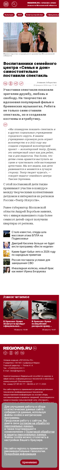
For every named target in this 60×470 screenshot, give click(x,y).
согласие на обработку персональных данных (27, 425)
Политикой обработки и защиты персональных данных (29, 433)
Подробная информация (20, 454)
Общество (51, 82)
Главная (41, 82)
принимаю (29, 462)
